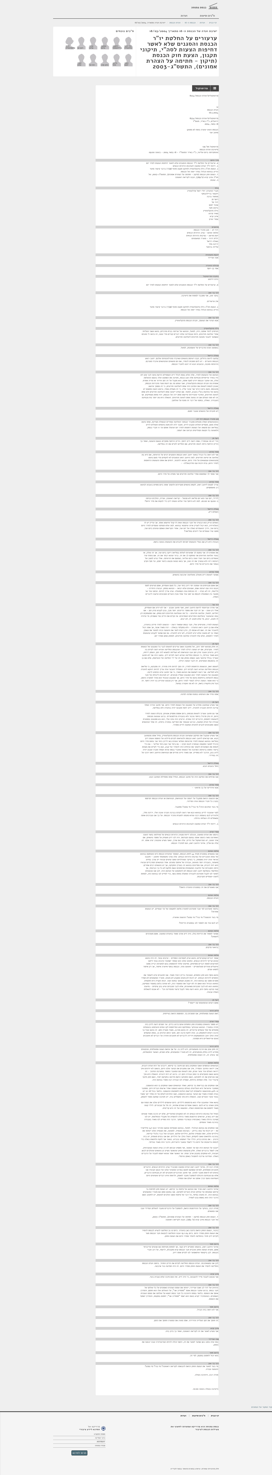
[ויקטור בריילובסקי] (116, 42)
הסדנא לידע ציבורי (89, 1429)
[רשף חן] (81, 42)
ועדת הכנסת (174, 22)
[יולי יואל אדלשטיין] (128, 42)
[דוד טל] (93, 59)
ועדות (184, 16)
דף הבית (213, 22)
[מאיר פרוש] (93, 42)
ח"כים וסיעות (207, 16)
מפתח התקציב (99, 1434)
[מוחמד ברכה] (105, 42)
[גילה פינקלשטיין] (69, 42)
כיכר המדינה (100, 1437)
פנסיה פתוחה (100, 1445)
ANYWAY (101, 1441)
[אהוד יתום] (128, 59)
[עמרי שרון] (81, 59)
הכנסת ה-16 (190, 22)
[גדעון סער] (116, 59)
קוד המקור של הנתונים (261, 1407)
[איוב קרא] (105, 59)
